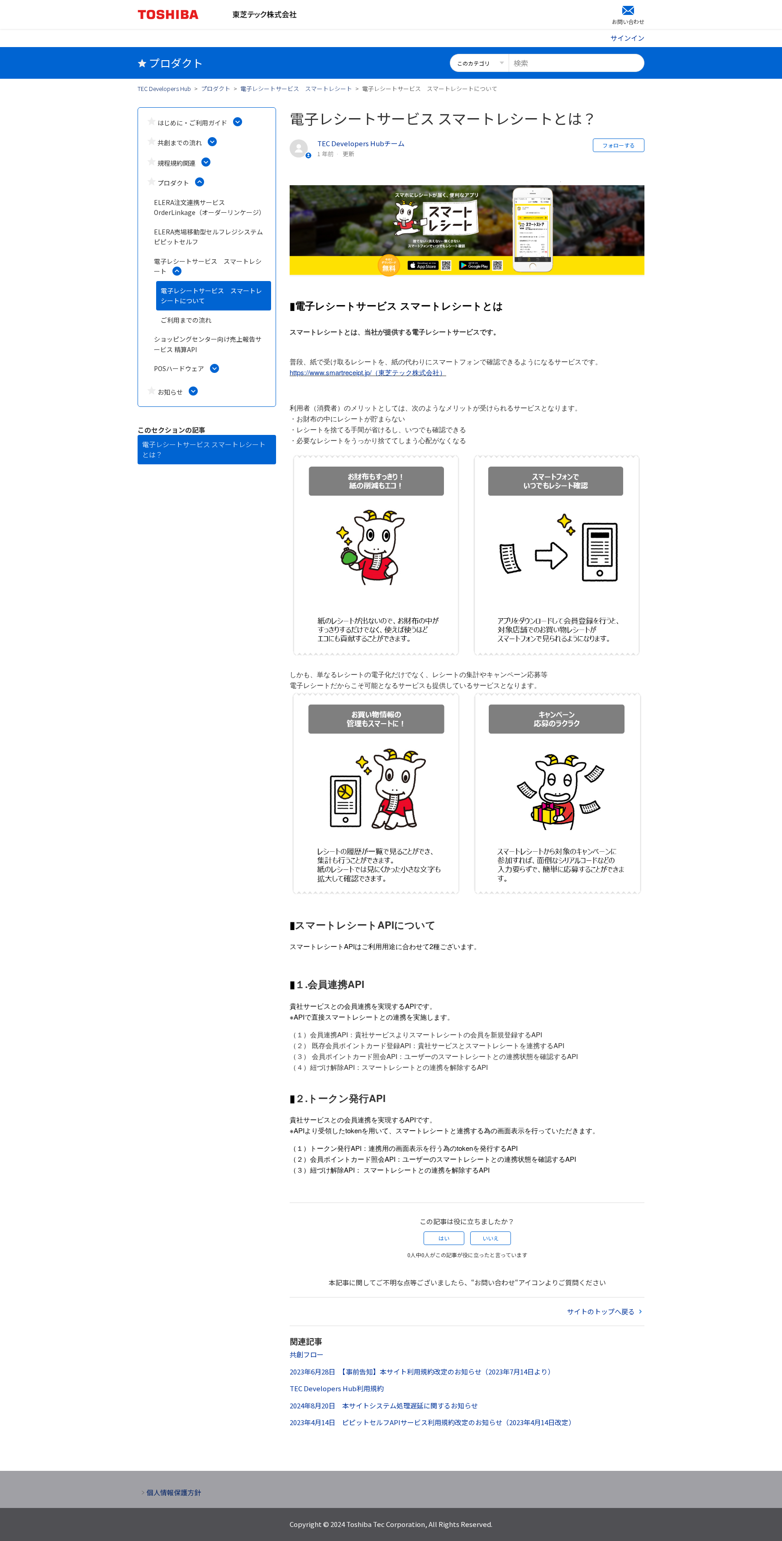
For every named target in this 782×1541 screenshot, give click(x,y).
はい (444, 1238)
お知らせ (170, 391)
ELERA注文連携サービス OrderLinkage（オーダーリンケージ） (209, 207)
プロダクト (215, 88)
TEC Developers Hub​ (164, 88)
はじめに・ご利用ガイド (192, 122)
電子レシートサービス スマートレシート (296, 88)
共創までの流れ (179, 142)
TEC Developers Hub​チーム (361, 143)
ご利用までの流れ (186, 319)
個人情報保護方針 (174, 1492)
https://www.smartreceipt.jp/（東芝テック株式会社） (368, 372)
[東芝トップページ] (185, 14)
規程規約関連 (176, 162)
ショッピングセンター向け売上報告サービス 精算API (208, 344)
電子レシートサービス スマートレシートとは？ (204, 449)
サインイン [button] (627, 38)
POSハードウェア (179, 368)
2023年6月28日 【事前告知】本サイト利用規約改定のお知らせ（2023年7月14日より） (422, 1371)
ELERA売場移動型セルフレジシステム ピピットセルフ (208, 237)
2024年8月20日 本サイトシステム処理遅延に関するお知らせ (384, 1405)
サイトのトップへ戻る (601, 1311)
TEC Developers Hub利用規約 (337, 1388)
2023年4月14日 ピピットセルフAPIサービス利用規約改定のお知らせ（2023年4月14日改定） (432, 1422)
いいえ (490, 1238)
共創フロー (307, 1354)
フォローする (618, 145)
